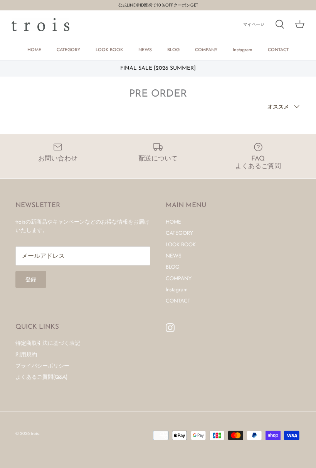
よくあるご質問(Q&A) (41, 377)
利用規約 (26, 354)
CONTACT (278, 49)
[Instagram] (170, 327)
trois (35, 433)
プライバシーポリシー (42, 365)
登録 (30, 279)
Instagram (242, 49)
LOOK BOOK (109, 49)
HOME (34, 49)
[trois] (40, 24)
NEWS (145, 49)
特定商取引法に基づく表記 (47, 343)
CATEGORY (68, 49)
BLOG (173, 49)
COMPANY (206, 49)
